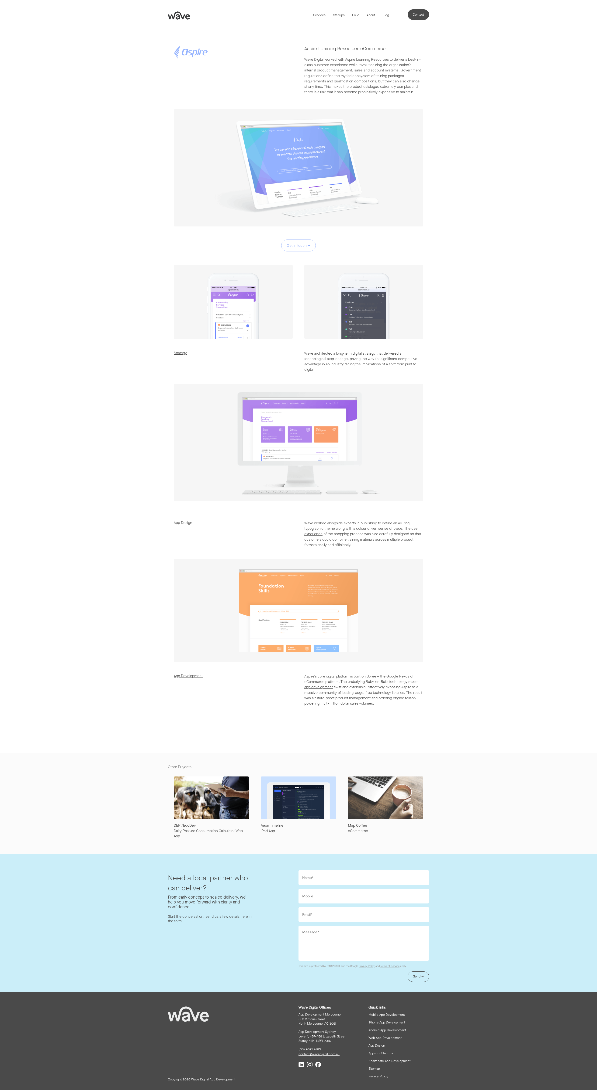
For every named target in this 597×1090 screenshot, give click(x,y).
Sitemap (374, 1068)
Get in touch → (298, 245)
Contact (418, 14)
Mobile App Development (386, 1014)
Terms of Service (389, 966)
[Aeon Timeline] (298, 797)
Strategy (180, 352)
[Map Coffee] (385, 797)
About (371, 15)
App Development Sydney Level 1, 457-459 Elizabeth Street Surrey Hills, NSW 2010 (321, 1036)
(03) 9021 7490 (309, 1049)
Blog (385, 15)
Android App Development (387, 1030)
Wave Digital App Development (213, 1079)
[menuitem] (319, 15)
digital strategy (364, 353)
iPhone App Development (386, 1022)
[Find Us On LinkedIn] (301, 1064)
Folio (355, 15)
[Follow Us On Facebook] (318, 1064)
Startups (339, 15)
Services (319, 15)
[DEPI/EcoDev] (211, 797)
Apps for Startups (380, 1053)
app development (318, 686)
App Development (188, 675)
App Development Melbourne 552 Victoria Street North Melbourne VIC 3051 (319, 1019)
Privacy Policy (367, 966)
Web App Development (385, 1038)
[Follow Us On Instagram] (309, 1064)
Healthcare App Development (389, 1061)
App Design (183, 522)
